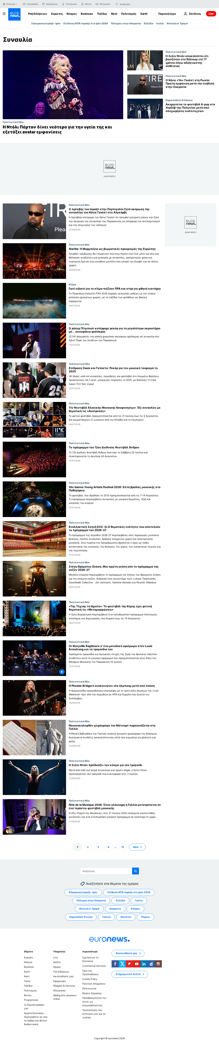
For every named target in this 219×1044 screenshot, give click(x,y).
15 (122, 846)
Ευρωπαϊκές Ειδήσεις (179, 100)
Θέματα (28, 951)
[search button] (117, 4)
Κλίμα (72, 284)
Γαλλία (106, 916)
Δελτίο (57, 962)
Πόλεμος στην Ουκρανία (126, 23)
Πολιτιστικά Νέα (13, 122)
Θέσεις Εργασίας (92, 993)
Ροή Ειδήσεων (37, 13)
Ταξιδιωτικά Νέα (79, 363)
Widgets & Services (64, 985)
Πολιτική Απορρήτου (93, 983)
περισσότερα (89, 951)
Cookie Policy (89, 979)
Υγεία (27, 981)
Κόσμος (72, 13)
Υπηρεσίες (59, 951)
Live (211, 13)
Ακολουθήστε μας (63, 976)
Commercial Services (94, 965)
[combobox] (134, 4)
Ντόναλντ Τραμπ (177, 23)
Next (114, 13)
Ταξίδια (102, 13)
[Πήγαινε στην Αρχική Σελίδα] (14, 14)
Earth (143, 13)
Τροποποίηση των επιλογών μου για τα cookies (94, 1014)
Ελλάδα (148, 23)
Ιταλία (160, 23)
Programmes (31, 999)
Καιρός (57, 966)
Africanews (59, 990)
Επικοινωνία (89, 988)
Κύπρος (135, 908)
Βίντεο (27, 995)
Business (87, 13)
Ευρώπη (56, 13)
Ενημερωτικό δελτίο (128, 974)
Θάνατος (125, 916)
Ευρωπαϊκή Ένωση (80, 916)
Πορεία (145, 916)
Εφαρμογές (59, 981)
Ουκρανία (115, 908)
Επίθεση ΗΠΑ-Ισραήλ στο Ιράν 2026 (85, 23)
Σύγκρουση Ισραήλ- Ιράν (46, 23)
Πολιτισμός (128, 13)
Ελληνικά (10, 4)
